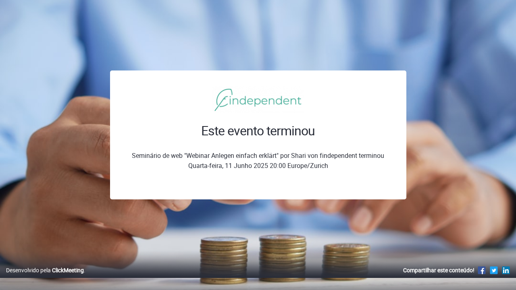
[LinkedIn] (506, 270)
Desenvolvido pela (45, 270)
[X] (494, 270)
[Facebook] (482, 270)
